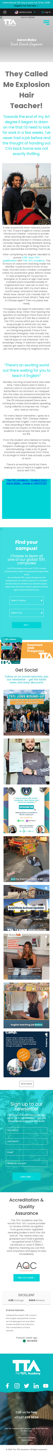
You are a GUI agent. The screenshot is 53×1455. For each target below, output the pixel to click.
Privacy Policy (26, 1440)
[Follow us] (36, 1385)
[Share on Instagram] (17, 1385)
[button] (26, 713)
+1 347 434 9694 (26, 1417)
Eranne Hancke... (15, 1310)
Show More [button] (26, 1083)
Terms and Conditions (26, 1438)
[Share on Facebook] (7, 1385)
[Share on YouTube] (45, 1385)
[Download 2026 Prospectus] (26, 650)
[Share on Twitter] (26, 1385)
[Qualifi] (26, 1267)
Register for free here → (26, 5)
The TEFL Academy (34, 260)
